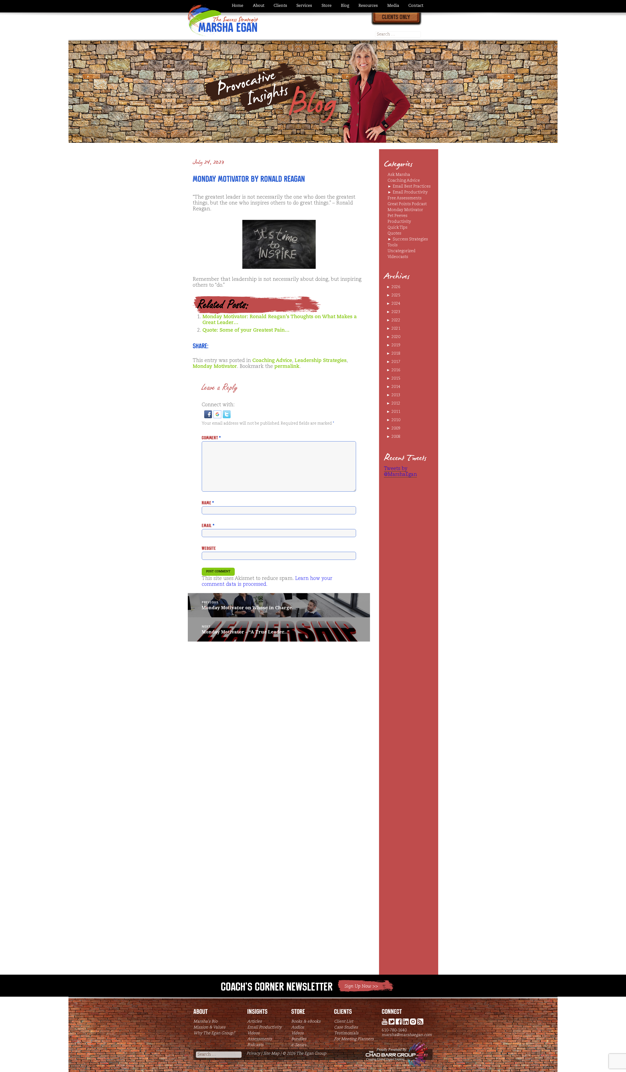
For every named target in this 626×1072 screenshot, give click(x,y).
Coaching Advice (272, 360)
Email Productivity (410, 192)
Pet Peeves (397, 216)
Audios (297, 1027)
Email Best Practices (412, 187)
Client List (343, 1022)
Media (393, 6)
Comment (211, 437)
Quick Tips (397, 228)
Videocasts (398, 257)
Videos (253, 1033)
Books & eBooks (306, 1022)
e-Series (298, 1045)
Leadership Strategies (321, 360)
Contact (415, 6)
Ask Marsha (399, 175)
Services (304, 6)
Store (327, 6)
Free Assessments (405, 198)
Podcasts (255, 1045)
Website (209, 548)
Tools (393, 245)
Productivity (399, 222)
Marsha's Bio (205, 1022)
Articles (254, 1022)
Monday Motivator (215, 366)
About (258, 6)
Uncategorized (401, 251)
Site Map (271, 1054)
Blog (345, 6)
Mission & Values (209, 1027)
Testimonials (346, 1033)
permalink (286, 366)
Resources (368, 6)
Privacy (253, 1054)
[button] (208, 414)
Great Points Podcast (407, 204)
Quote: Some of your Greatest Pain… (246, 330)
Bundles (298, 1039)
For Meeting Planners (354, 1039)
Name (208, 502)
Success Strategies (410, 239)
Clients (280, 6)
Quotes (394, 234)
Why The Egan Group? (214, 1033)
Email (208, 525)
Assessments (259, 1039)
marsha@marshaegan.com (407, 1035)
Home (237, 6)
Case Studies (346, 1027)
